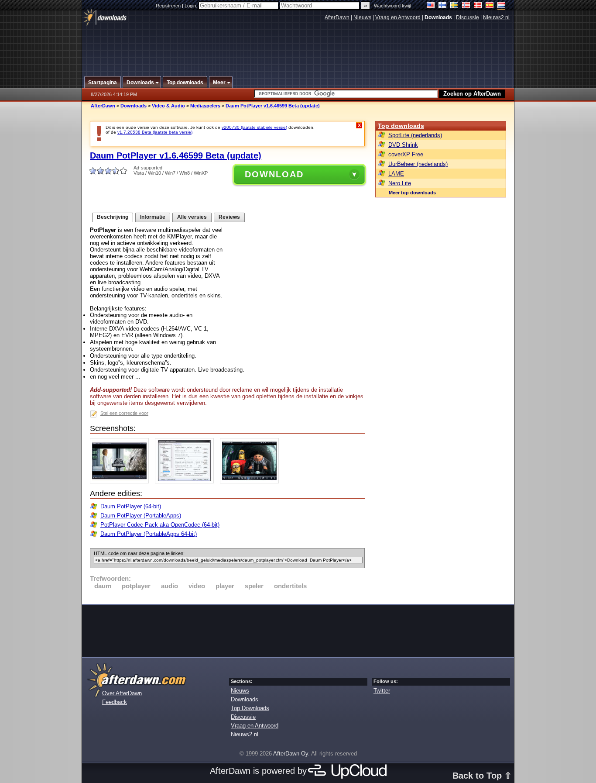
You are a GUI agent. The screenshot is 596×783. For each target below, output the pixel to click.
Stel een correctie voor (124, 413)
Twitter (381, 690)
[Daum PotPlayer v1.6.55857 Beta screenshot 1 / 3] (121, 481)
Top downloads (401, 125)
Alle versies (192, 217)
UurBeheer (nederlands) (418, 164)
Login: (192, 5)
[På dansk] (478, 6)
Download (274, 174)
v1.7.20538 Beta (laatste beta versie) (154, 132)
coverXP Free (405, 154)
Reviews (229, 217)
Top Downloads (250, 708)
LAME (396, 173)
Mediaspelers (205, 105)
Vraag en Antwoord (398, 17)
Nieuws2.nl (496, 17)
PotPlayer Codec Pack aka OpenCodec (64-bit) (159, 524)
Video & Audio (168, 105)
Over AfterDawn (122, 693)
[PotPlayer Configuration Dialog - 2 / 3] (186, 481)
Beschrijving (112, 217)
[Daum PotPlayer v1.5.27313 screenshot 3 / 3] (251, 481)
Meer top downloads (412, 192)
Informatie (152, 217)
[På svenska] (454, 6)
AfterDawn (337, 17)
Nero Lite (399, 183)
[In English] (431, 6)
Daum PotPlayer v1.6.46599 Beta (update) (273, 105)
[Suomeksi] (442, 6)
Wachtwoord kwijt (392, 5)
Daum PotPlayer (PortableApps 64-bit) (148, 534)
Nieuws (362, 17)
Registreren (168, 5)
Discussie (467, 17)
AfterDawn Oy (290, 753)
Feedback (114, 702)
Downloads (133, 105)
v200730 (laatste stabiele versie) (254, 127)
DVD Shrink (403, 144)
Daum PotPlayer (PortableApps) (140, 515)
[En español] (490, 6)
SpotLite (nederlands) (415, 135)
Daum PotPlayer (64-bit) (130, 506)
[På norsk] (466, 6)
